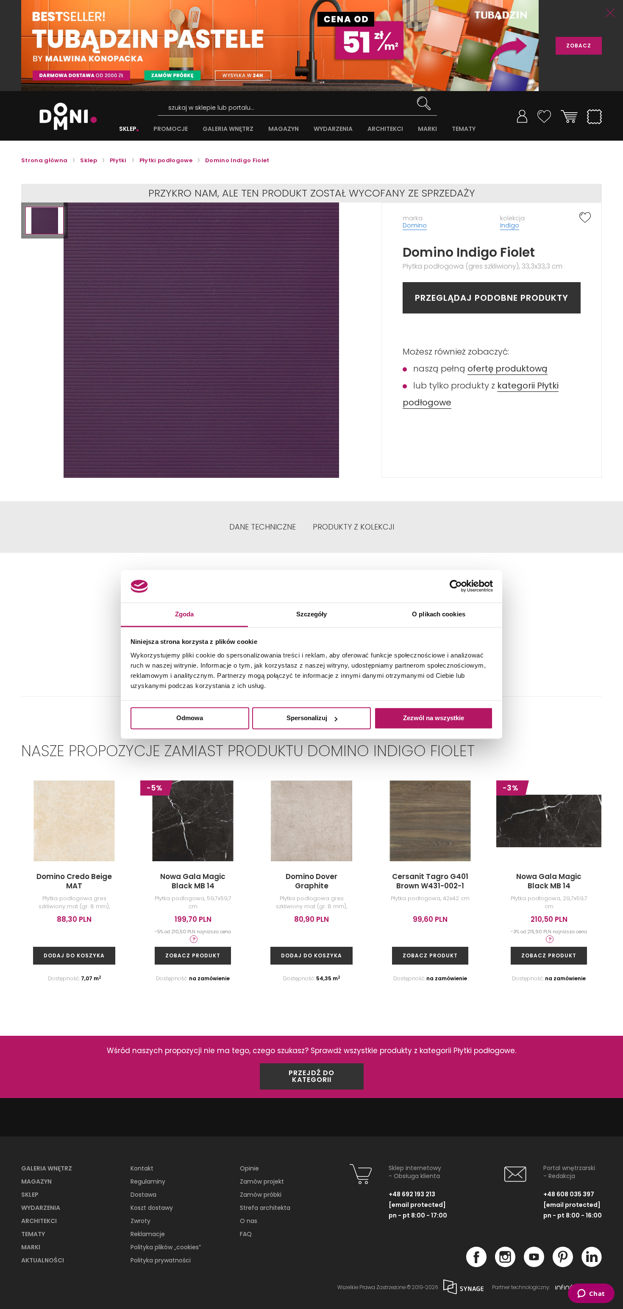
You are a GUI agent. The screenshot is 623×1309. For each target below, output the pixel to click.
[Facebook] (476, 1264)
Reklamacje (148, 1234)
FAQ (246, 1234)
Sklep (30, 1194)
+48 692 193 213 (412, 1194)
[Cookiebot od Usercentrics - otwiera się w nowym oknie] (456, 586)
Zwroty (140, 1221)
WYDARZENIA (333, 129)
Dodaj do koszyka (74, 955)
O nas (248, 1221)
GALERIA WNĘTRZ (228, 129)
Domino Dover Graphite (311, 881)
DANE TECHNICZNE (262, 527)
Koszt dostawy (152, 1208)
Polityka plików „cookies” (166, 1247)
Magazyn (36, 1181)
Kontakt (142, 1168)
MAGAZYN (283, 129)
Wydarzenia (40, 1208)
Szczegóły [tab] (311, 614)
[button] (44, 220)
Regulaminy (148, 1181)
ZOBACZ (578, 45)
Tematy (33, 1234)
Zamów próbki (260, 1194)
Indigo (509, 225)
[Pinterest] (563, 1264)
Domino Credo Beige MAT (74, 881)
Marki (30, 1247)
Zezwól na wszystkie (433, 718)
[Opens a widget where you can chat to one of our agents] (591, 1294)
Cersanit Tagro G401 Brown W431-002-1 (430, 881)
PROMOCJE (170, 129)
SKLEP (127, 129)
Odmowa (189, 718)
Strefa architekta (265, 1208)
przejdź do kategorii (311, 1076)
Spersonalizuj (306, 718)
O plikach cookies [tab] (438, 614)
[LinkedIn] (591, 1264)
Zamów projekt (262, 1181)
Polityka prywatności (161, 1260)
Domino (415, 225)
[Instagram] (505, 1264)
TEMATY (464, 129)
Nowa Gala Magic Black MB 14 (192, 881)
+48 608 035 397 (568, 1194)
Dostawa (143, 1194)
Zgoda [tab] (184, 614)
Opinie (249, 1168)
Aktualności (42, 1260)
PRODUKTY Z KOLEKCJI (353, 527)
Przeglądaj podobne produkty (491, 298)
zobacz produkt (192, 955)
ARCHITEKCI (385, 129)
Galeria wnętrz (46, 1168)
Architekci (39, 1221)
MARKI (427, 129)
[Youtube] (534, 1264)
